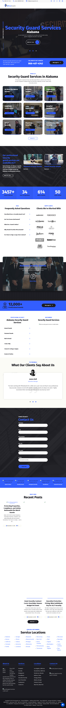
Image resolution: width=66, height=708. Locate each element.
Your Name (20, 422)
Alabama (7, 637)
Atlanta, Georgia (38, 680)
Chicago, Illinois (37, 677)
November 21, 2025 (53, 617)
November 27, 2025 (11, 525)
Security (20, 670)
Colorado (7, 644)
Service (20, 457)
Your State (20, 450)
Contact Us (32, 138)
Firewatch (20, 668)
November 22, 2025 (32, 617)
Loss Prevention (22, 680)
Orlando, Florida (38, 682)
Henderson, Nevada (39, 673)
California (7, 641)
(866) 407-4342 (30, 42)
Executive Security (22, 677)
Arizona (7, 639)
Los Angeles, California (39, 668)
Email (19, 429)
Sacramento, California (39, 670)
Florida (7, 646)
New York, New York (38, 684)
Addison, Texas (37, 675)
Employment (21, 682)
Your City (20, 443)
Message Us (56, 62)
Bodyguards (21, 673)
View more (32, 621)
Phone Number (21, 436)
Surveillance (21, 675)
